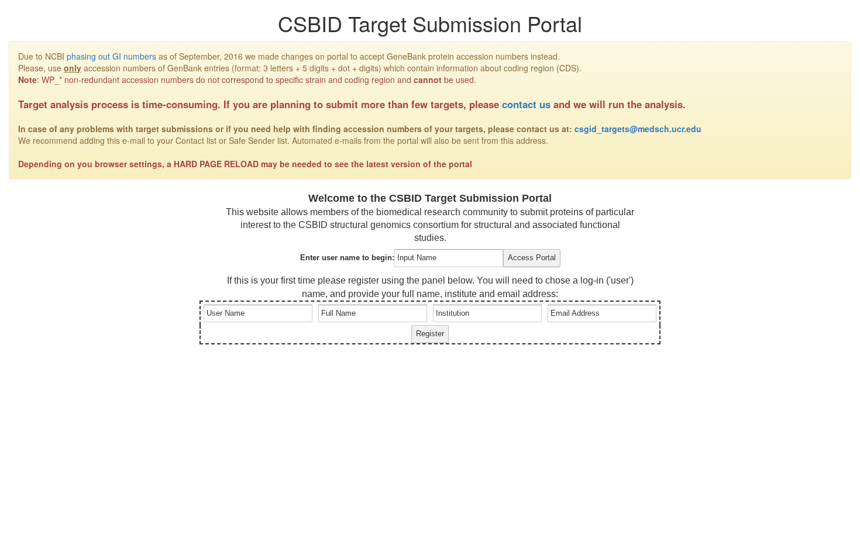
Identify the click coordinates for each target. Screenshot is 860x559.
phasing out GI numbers (111, 56)
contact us (526, 104)
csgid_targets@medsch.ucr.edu (638, 128)
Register (430, 333)
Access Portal (532, 257)
